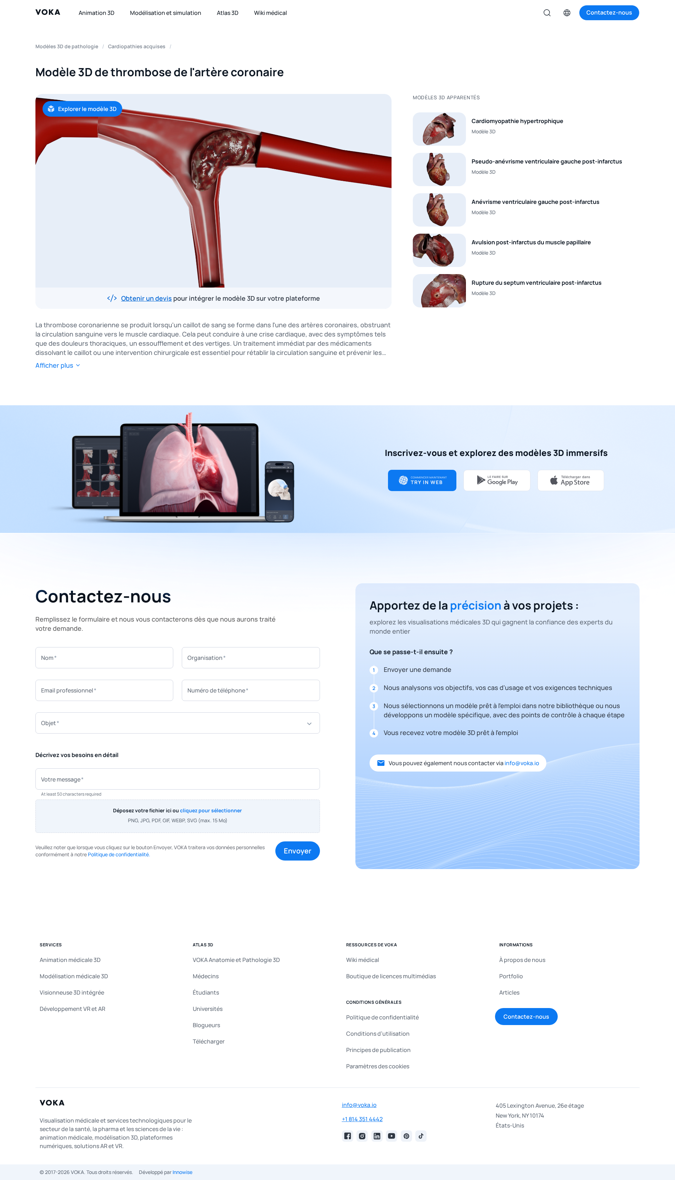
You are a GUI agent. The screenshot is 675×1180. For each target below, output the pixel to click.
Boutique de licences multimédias (391, 976)
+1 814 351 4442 (362, 1119)
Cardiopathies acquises (136, 46)
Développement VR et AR (72, 1009)
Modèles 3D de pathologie (66, 46)
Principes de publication (378, 1050)
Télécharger (209, 1041)
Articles (509, 992)
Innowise (182, 1172)
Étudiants (206, 992)
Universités (208, 1009)
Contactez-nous (526, 1016)
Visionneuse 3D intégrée (72, 992)
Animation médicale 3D (70, 960)
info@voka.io (522, 763)
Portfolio (511, 976)
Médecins (206, 976)
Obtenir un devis (146, 298)
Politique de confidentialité (382, 1017)
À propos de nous (522, 960)
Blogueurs (206, 1025)
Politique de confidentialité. (119, 854)
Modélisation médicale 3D (74, 976)
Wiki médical (362, 960)
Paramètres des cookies (377, 1066)
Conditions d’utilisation (378, 1033)
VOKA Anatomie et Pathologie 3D (236, 960)
